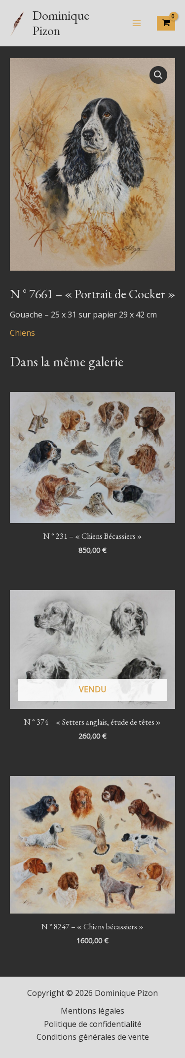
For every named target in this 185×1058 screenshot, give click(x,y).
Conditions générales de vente (93, 1036)
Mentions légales (92, 1010)
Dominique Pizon (61, 23)
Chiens (22, 332)
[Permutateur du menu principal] (136, 23)
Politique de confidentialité (93, 1024)
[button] (158, 75)
